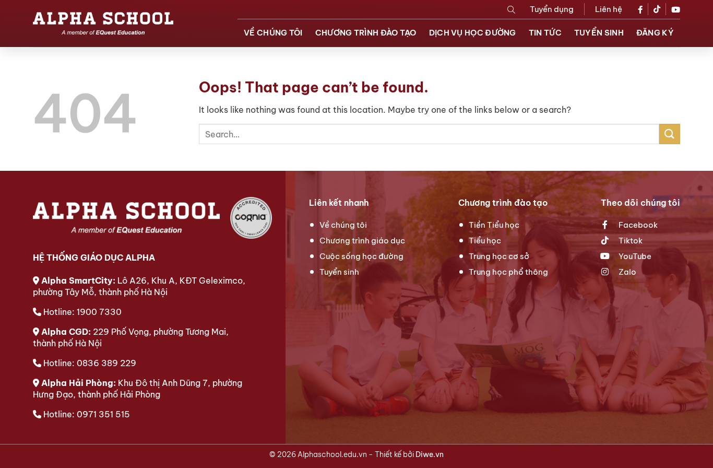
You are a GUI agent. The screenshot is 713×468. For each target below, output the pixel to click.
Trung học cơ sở (499, 256)
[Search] (511, 9)
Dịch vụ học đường (472, 33)
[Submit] (669, 134)
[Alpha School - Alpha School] (103, 23)
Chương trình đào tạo (366, 33)
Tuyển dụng (552, 10)
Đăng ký (655, 33)
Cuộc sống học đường (361, 256)
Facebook (637, 225)
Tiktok (630, 240)
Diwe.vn (429, 454)
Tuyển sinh (599, 33)
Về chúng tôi (273, 33)
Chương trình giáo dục (362, 240)
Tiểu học (485, 240)
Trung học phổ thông (508, 272)
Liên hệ (608, 10)
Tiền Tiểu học (494, 225)
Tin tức (545, 33)
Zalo (626, 272)
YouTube (634, 256)
